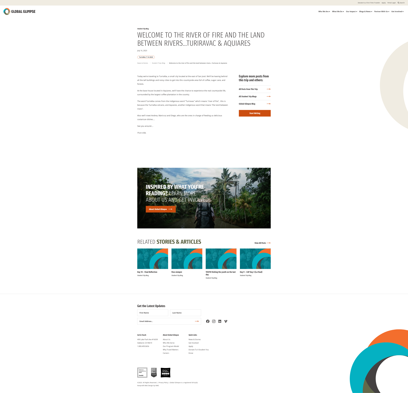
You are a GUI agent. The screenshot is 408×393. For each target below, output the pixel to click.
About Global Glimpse (158, 209)
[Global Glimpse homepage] (19, 11)
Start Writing (254, 113)
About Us (166, 339)
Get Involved (194, 343)
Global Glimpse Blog (247, 104)
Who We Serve (168, 343)
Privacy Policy (163, 383)
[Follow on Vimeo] (225, 321)
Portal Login (391, 3)
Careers (166, 353)
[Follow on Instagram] (213, 321)
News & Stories (142, 63)
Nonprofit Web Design (145, 386)
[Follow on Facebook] (208, 321)
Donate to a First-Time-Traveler (369, 3)
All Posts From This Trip (248, 89)
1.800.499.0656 (143, 346)
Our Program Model (171, 346)
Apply (384, 3)
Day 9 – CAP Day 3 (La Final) (251, 272)
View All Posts (260, 243)
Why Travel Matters (170, 349)
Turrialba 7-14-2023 (146, 57)
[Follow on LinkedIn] (219, 321)
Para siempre (176, 272)
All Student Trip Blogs (248, 96)
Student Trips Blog (158, 63)
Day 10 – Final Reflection (147, 272)
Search (402, 3)
